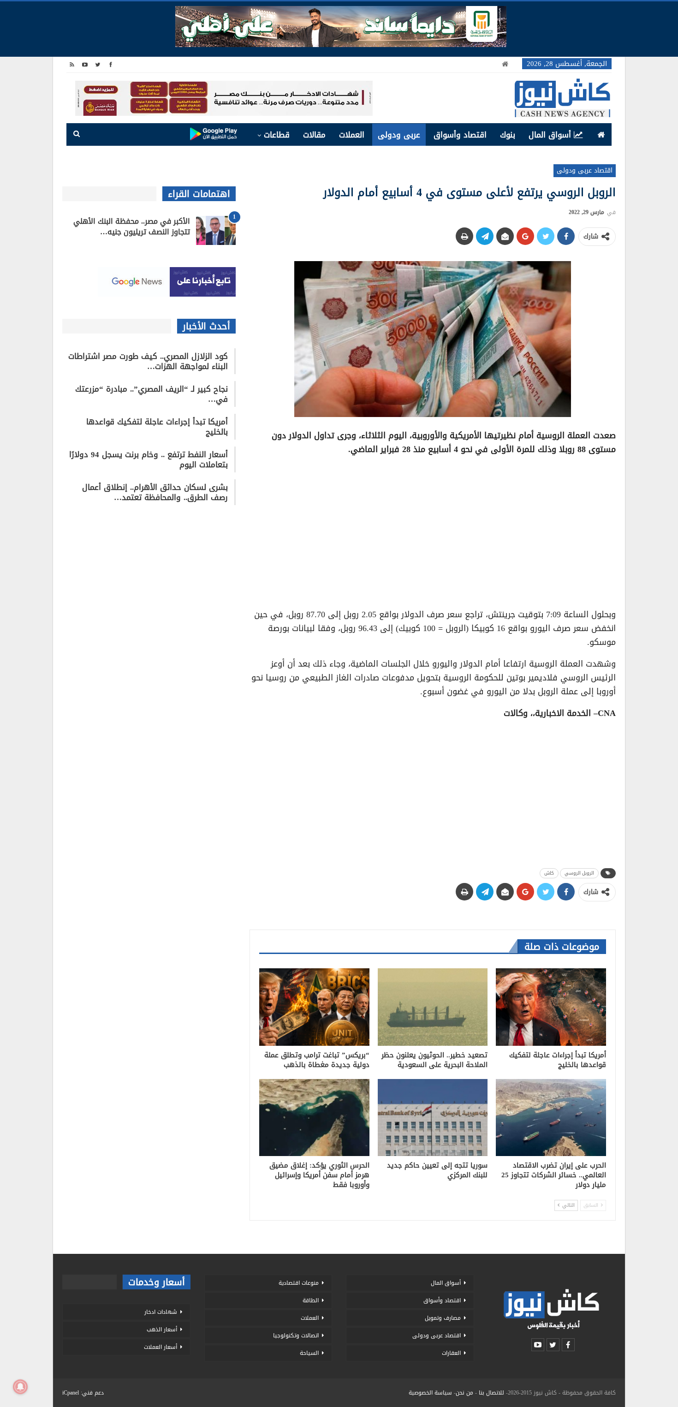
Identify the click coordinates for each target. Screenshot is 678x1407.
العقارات (451, 1353)
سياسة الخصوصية (430, 1393)
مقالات (314, 134)
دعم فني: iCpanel (83, 1393)
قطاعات (277, 134)
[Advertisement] (432, 528)
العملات (351, 134)
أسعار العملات (160, 1347)
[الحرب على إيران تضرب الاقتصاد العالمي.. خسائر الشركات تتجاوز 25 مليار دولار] (551, 1117)
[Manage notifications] (20, 1386)
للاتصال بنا (491, 1393)
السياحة (309, 1353)
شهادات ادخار (160, 1312)
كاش (549, 873)
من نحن (464, 1393)
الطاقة (311, 1300)
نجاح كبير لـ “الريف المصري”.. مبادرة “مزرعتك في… (151, 394)
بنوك (507, 134)
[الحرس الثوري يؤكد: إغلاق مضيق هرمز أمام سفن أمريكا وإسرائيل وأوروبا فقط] (314, 1117)
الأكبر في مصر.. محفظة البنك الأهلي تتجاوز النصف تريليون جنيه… (131, 226)
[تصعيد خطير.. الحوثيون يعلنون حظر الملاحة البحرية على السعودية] (433, 1006)
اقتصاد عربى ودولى (585, 170)
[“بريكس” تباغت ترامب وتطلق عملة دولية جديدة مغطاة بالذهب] (314, 1006)
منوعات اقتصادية (299, 1283)
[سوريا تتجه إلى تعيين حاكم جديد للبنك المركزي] (433, 1117)
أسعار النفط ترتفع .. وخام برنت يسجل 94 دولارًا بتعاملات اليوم (148, 459)
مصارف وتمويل (443, 1318)
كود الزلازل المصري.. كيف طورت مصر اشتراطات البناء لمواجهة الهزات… (148, 361)
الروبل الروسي (579, 873)
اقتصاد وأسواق (460, 134)
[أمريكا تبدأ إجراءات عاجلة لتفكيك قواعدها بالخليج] (551, 1006)
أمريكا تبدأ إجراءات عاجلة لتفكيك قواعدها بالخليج (157, 426)
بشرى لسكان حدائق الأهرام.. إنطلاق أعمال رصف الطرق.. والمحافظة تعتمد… (155, 492)
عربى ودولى (399, 134)
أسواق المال (550, 134)
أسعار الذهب (162, 1329)
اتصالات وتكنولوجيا (296, 1335)
